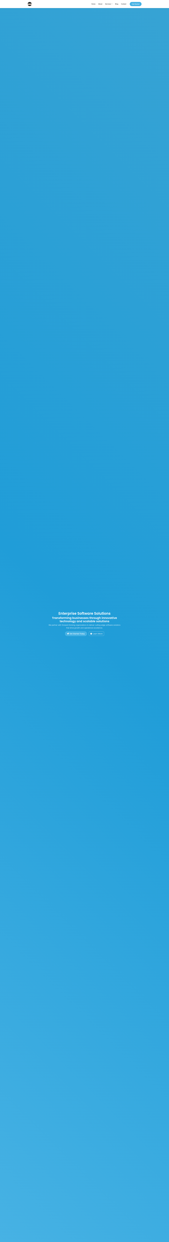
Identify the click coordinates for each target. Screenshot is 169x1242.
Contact (123, 4)
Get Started (135, 4)
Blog (116, 4)
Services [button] (108, 4)
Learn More (98, 634)
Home (93, 4)
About (100, 4)
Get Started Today (77, 634)
